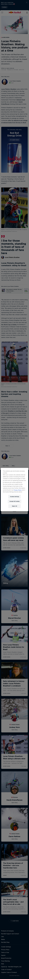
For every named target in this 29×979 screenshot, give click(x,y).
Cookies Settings (14, 496)
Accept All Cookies (14, 501)
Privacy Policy (18, 490)
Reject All (14, 506)
